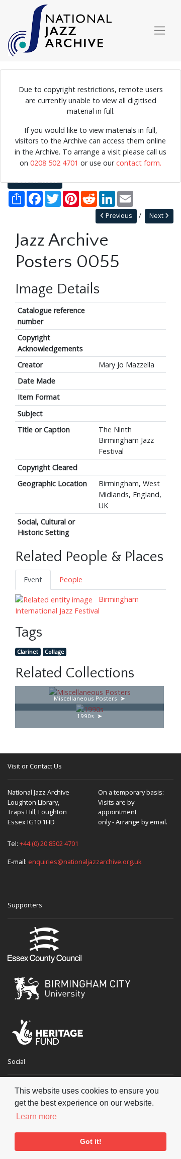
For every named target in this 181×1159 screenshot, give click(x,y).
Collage (54, 651)
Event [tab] (33, 579)
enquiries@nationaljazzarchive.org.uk (85, 861)
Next (157, 215)
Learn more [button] (36, 1116)
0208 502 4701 (54, 163)
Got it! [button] (91, 1141)
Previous (118, 215)
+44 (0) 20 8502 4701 (49, 843)
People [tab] (70, 579)
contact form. (138, 163)
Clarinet (27, 651)
